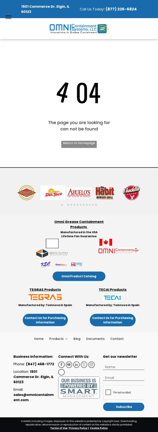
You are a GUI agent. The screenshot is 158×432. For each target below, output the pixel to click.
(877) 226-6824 (121, 9)
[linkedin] (76, 365)
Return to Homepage (79, 143)
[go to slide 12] (96, 205)
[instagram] (91, 365)
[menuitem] (38, 339)
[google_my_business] (61, 372)
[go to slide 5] (74, 205)
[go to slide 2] (65, 205)
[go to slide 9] (86, 205)
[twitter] (84, 365)
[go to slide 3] (68, 205)
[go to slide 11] (93, 205)
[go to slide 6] (77, 205)
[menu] (8, 17)
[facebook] (61, 365)
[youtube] (69, 365)
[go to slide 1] (62, 205)
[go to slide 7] (80, 205)
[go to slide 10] (90, 205)
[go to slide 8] (83, 205)
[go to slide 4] (71, 205)
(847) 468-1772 (40, 364)
